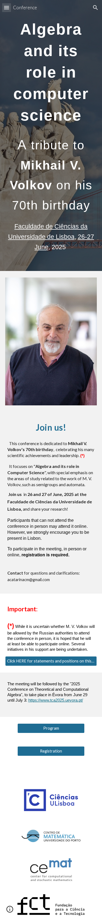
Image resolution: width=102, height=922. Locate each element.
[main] (51, 72)
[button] (6, 7)
